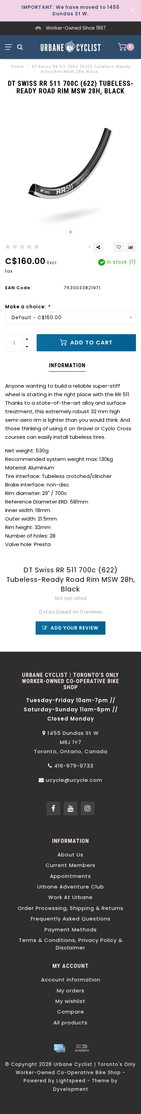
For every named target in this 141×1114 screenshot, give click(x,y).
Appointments (70, 876)
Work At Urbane (70, 897)
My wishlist (70, 1001)
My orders (71, 990)
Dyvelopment (70, 1089)
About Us (70, 854)
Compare (70, 1011)
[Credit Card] (59, 1048)
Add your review (74, 628)
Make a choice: (27, 307)
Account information (70, 979)
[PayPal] (81, 1048)
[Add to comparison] (131, 247)
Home (17, 66)
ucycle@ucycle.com (74, 780)
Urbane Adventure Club (70, 886)
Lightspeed (71, 1081)
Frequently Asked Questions (71, 918)
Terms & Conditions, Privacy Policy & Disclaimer (71, 944)
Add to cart (90, 342)
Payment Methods (70, 929)
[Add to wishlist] (119, 247)
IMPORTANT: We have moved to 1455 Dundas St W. (71, 10)
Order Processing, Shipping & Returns (71, 908)
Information (67, 365)
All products (70, 1022)
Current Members (70, 865)
